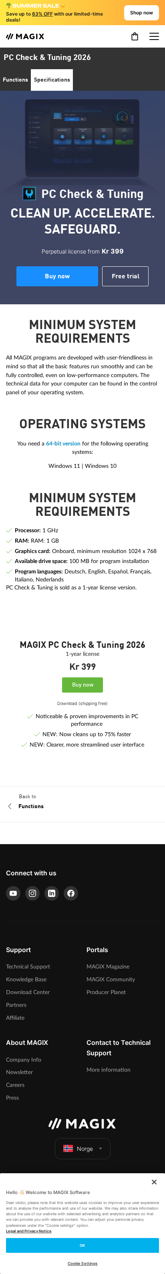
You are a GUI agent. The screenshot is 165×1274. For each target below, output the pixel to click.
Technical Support (28, 967)
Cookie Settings (82, 1263)
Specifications (52, 80)
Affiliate (15, 1018)
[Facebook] (71, 893)
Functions (15, 80)
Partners (16, 1005)
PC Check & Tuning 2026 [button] (47, 58)
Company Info (23, 1060)
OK (82, 1245)
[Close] (154, 1182)
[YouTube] (13, 893)
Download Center (28, 992)
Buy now (57, 277)
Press (12, 1098)
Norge (85, 1148)
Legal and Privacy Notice (29, 1231)
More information (109, 1070)
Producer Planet (106, 992)
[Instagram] (32, 893)
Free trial (125, 277)
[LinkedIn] (51, 893)
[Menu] (154, 36)
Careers (15, 1085)
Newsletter (19, 1072)
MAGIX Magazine (108, 967)
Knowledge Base (26, 979)
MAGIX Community (111, 979)
